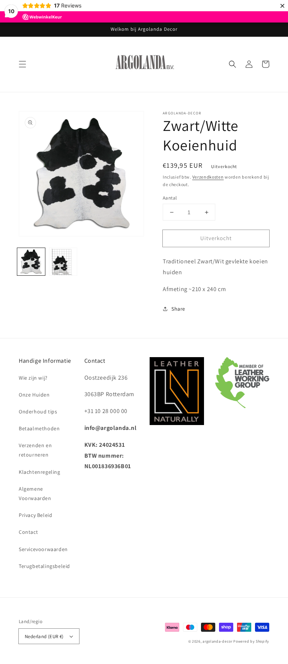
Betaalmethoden (39, 428)
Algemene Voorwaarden (35, 493)
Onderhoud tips (38, 411)
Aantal (170, 198)
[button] (22, 64)
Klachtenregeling (39, 472)
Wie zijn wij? (33, 377)
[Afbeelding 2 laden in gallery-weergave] (63, 262)
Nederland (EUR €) (44, 636)
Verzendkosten (208, 177)
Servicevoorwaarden (43, 549)
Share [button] (178, 308)
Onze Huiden (34, 394)
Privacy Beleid (35, 515)
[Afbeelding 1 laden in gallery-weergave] (31, 262)
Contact (28, 532)
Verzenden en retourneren (35, 450)
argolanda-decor (217, 641)
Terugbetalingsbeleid (44, 566)
